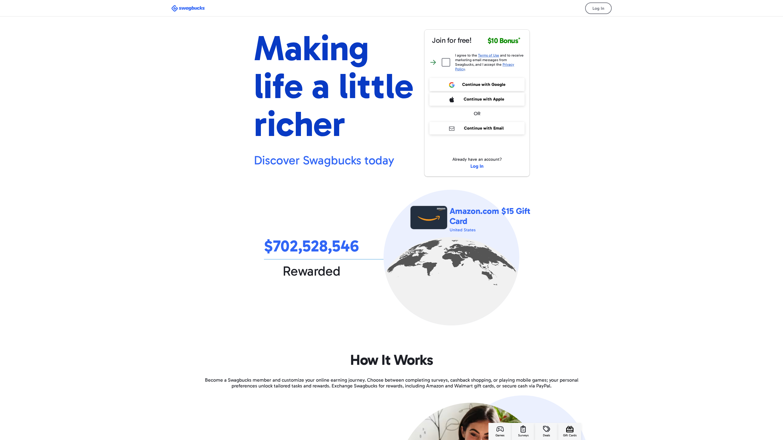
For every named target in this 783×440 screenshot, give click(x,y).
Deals (546, 435)
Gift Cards (570, 435)
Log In (598, 8)
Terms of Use (488, 55)
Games (499, 435)
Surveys (523, 435)
